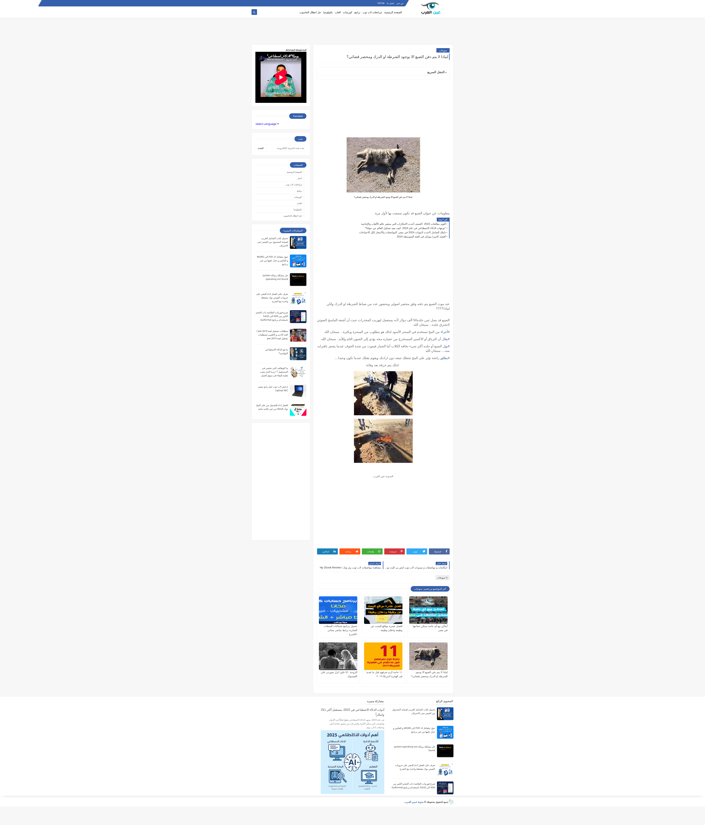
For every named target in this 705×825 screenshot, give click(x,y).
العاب (338, 12)
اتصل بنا (390, 3)
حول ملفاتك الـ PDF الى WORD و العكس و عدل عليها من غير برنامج (272, 260)
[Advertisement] (352, 32)
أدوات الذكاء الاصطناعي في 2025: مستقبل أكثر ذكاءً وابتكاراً (352, 712)
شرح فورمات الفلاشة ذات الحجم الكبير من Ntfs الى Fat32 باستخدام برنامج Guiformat (272, 316)
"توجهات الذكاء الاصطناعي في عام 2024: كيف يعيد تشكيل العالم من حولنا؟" (405, 228)
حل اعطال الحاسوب (310, 12)
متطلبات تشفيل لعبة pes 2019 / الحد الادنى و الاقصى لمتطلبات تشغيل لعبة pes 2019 (272, 334)
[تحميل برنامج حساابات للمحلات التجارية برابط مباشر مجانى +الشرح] (338, 610)
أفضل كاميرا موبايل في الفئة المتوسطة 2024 (421, 236)
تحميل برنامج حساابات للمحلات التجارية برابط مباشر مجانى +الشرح (340, 630)
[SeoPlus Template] (451, 801)
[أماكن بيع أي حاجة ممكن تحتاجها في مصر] (428, 610)
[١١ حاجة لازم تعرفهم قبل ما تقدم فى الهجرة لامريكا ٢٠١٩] (383, 656)
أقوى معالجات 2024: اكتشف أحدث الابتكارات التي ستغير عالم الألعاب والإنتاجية (403, 223)
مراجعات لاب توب (372, 12)
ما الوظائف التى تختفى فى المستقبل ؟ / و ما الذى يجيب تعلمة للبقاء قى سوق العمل (274, 371)
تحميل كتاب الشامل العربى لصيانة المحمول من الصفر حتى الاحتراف (272, 242)
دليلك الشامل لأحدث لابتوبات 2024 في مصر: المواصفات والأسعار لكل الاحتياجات (402, 232)
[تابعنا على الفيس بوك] (259, 3)
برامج (357, 12)
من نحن (399, 3)
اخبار (299, 178)
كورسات (347, 12)
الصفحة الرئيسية (393, 12)
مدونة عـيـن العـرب (414, 802)
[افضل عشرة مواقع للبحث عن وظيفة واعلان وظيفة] (383, 610)
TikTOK (380, 3)
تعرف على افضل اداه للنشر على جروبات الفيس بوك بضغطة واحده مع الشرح (272, 297)
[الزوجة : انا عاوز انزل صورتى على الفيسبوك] (338, 656)
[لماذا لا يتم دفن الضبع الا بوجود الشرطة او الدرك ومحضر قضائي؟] (428, 656)
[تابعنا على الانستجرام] (254, 3)
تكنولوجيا (328, 12)
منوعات (443, 50)
